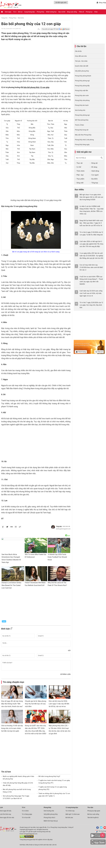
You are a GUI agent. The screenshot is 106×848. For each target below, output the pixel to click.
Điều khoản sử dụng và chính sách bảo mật (39, 845)
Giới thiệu (22, 845)
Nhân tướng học (51, 12)
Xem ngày (8, 12)
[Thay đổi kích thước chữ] (39, 29)
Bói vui (20, 12)
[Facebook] (97, 828)
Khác (96, 12)
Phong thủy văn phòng (82, 100)
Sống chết (79, 183)
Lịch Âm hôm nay (5, 814)
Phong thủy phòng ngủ (82, 80)
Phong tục (89, 12)
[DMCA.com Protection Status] (27, 837)
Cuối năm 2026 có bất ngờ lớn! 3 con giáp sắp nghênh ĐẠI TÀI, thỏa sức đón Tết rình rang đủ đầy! (91, 244)
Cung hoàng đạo (29, 12)
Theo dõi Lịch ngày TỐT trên (50, 29)
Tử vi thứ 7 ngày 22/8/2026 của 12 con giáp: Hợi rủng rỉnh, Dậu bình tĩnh (91, 305)
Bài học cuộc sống (93, 814)
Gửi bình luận (65, 674)
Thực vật (79, 163)
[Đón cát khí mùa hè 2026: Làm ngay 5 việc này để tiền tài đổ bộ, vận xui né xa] (59, 692)
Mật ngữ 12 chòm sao (73, 814)
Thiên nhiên (80, 171)
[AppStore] (98, 844)
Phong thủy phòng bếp (82, 85)
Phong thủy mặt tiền (81, 90)
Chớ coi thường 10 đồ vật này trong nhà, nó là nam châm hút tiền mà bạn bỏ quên (12, 728)
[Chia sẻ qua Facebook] (3, 527)
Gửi (69, 650)
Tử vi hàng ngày (27, 814)
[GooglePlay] (98, 838)
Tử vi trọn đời (26, 817)
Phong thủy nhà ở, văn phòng (84, 139)
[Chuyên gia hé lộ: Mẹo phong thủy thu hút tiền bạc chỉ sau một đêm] (36, 692)
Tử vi (14, 12)
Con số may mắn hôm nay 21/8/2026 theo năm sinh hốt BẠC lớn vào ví (91, 267)
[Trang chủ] (2, 11)
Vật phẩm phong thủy (82, 71)
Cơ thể (78, 167)
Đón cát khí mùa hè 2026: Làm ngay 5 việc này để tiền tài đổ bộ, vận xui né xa (59, 703)
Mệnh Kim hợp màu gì (51, 821)
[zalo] (11, 527)
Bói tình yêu (69, 817)
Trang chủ (4, 18)
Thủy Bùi (59, 526)
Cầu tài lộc (21, 18)
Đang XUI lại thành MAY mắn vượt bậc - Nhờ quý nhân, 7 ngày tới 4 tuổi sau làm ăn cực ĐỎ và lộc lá (91, 223)
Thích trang (82, 352)
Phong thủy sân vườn (82, 95)
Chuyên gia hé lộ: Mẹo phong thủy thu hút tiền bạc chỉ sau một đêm (35, 703)
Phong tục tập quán (93, 811)
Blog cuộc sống (72, 12)
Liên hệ (54, 845)
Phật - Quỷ (79, 175)
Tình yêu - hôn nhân (81, 61)
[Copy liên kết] (20, 527)
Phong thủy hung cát (81, 130)
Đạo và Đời (61, 12)
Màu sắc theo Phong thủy (83, 135)
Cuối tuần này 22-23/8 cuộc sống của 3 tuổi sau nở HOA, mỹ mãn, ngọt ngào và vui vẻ (91, 293)
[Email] (15, 527)
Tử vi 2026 (25, 811)
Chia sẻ (100, 352)
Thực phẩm (80, 179)
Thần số (81, 12)
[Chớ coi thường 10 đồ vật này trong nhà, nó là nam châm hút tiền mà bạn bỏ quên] (12, 716)
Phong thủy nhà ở (49, 817)
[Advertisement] (31, 57)
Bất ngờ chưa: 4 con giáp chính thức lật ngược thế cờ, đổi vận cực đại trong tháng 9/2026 (91, 197)
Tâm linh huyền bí (92, 817)
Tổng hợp (94, 183)
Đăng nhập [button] (102, 3)
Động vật (94, 163)
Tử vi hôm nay (70, 811)
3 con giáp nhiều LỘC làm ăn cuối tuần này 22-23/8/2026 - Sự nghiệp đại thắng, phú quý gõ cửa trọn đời (91, 255)
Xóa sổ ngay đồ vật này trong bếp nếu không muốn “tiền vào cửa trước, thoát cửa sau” (12, 703)
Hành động (95, 171)
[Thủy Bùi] (53, 527)
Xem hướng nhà (80, 110)
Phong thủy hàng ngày (82, 144)
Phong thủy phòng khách (83, 76)
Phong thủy (40, 12)
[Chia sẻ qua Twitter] (7, 527)
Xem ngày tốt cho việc (7, 817)
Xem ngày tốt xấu (5, 811)
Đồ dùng (94, 167)
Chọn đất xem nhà (81, 56)
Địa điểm (94, 179)
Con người (95, 175)
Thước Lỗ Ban (79, 125)
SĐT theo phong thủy (81, 120)
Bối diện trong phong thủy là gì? (49, 776)
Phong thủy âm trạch (82, 105)
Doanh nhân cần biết (81, 66)
